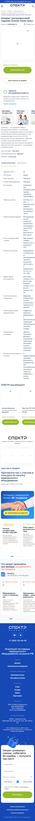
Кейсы (17, 693)
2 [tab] (15, 556)
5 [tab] (18, 618)
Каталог (10, 11)
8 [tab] (22, 618)
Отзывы (17, 690)
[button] (2, 6)
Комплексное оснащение (17, 666)
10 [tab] (25, 618)
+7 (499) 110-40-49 (17, 640)
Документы (22, 163)
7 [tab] (22, 556)
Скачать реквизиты (17, 813)
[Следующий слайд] (30, 456)
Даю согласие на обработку (16, 787)
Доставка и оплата (17, 678)
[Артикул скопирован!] (16, 24)
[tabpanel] (10, 537)
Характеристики (8, 163)
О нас (17, 687)
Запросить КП (17, 70)
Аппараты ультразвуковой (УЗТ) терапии (12, 13)
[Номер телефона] (33, 6)
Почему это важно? (10, 103)
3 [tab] (17, 556)
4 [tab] (18, 556)
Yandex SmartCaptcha (17, 806)
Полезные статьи (17, 675)
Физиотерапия (18, 11)
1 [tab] (13, 556)
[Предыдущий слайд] (4, 456)
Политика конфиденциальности (17, 809)
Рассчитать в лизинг (17, 81)
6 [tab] (21, 556)
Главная (3, 11)
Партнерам (17, 696)
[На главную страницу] (17, 628)
